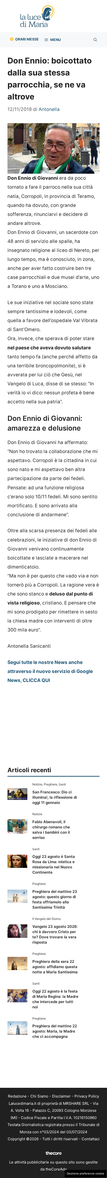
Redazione (17, 1096)
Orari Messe (27, 39)
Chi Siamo (39, 1096)
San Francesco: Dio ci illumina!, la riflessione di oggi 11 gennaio (54, 797)
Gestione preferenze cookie (85, 1173)
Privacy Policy (86, 1096)
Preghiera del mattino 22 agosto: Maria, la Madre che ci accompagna (54, 1031)
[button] (95, 39)
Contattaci (91, 1139)
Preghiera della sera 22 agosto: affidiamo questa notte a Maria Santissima (55, 966)
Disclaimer (61, 1096)
